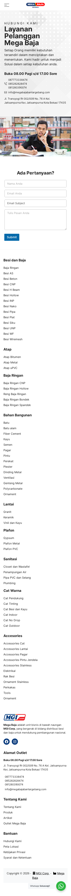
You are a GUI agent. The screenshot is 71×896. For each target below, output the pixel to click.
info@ (11, 92)
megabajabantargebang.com (32, 92)
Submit (12, 237)
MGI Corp (42, 873)
